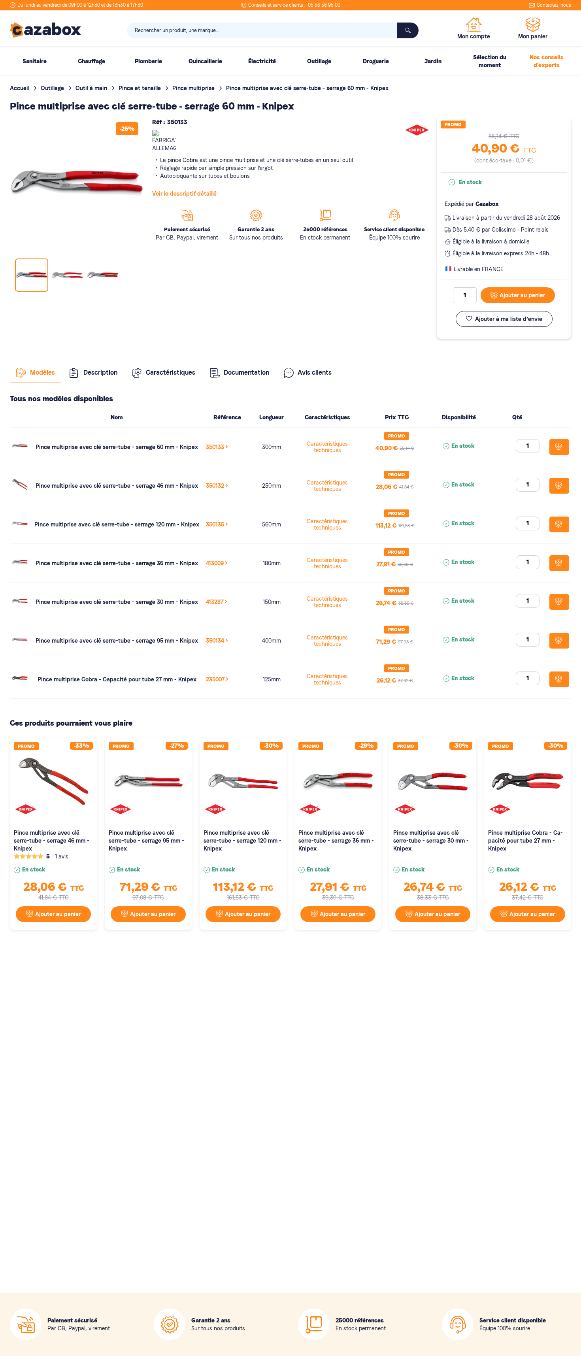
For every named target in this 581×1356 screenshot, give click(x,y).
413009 (215, 563)
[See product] (20, 452)
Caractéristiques (170, 372)
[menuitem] (34, 61)
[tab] (35, 372)
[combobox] (273, 30)
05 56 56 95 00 (324, 5)
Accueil (20, 88)
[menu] (290, 61)
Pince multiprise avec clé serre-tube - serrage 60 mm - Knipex (117, 447)
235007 (215, 679)
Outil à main (92, 88)
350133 (215, 447)
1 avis (61, 856)
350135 (215, 524)
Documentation (246, 372)
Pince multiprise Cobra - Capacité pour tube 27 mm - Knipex (117, 679)
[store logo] (45, 30)
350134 (215, 640)
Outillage (53, 88)
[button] (67, 275)
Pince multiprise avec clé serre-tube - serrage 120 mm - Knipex (116, 524)
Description (100, 372)
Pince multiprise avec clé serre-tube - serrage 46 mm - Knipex (117, 486)
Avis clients (315, 372)
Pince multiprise (194, 88)
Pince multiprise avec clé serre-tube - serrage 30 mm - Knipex (117, 602)
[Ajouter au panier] (559, 447)
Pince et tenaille (140, 88)
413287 (214, 602)
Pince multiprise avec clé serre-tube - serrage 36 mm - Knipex (117, 563)
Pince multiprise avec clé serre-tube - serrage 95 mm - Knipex (117, 640)
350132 (215, 486)
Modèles (42, 372)
